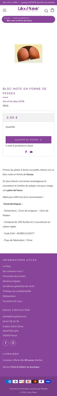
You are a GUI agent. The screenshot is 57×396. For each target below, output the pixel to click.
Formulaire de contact (14, 276)
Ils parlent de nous (12, 301)
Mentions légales (12, 281)
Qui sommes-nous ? (13, 271)
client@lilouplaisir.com (14, 316)
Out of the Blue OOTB (13, 101)
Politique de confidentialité (17, 291)
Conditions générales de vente (18, 286)
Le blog (6, 266)
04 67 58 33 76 (11, 321)
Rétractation (9, 296)
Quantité (10, 126)
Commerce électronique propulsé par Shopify (28, 389)
